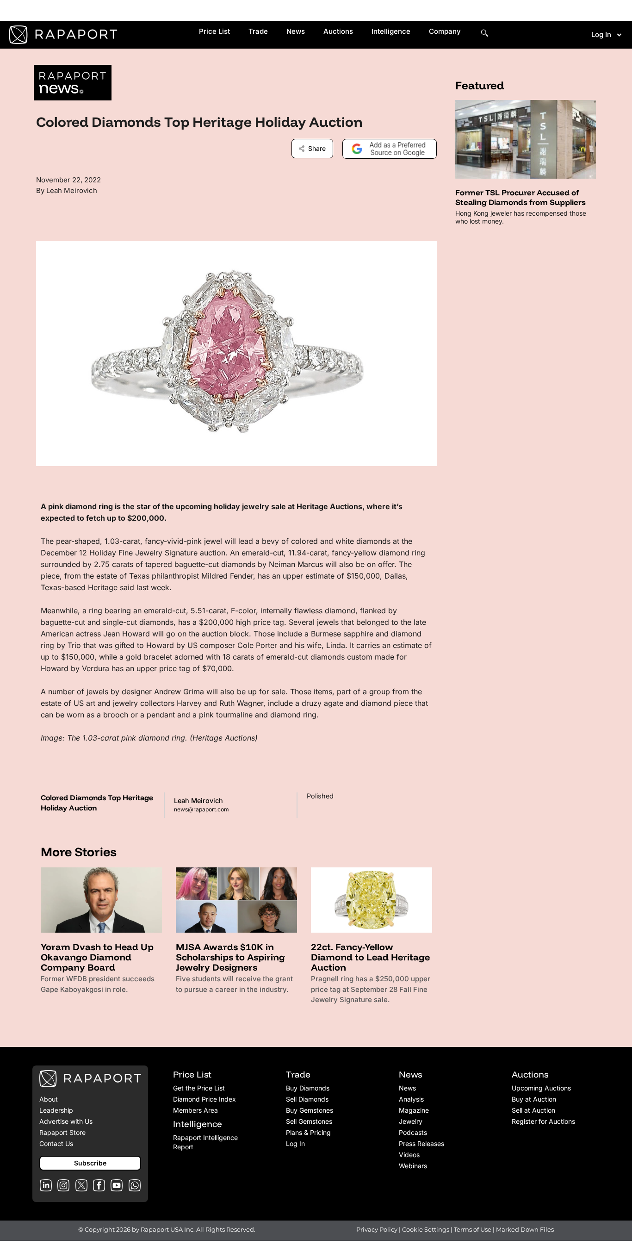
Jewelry (410, 1121)
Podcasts (413, 1132)
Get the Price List (199, 1088)
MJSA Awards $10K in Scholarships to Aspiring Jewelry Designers (230, 957)
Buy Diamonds (307, 1088)
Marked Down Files (525, 1229)
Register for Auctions (543, 1121)
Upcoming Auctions (541, 1088)
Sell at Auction (533, 1110)
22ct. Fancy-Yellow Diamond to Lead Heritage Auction (370, 957)
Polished (320, 796)
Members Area (195, 1110)
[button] (90, 1163)
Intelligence (391, 31)
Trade (258, 31)
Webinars (413, 1166)
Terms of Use (472, 1229)
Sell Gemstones (309, 1121)
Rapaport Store (62, 1132)
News (295, 31)
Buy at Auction (534, 1099)
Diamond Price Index (204, 1099)
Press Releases (421, 1143)
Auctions (338, 31)
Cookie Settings (426, 1229)
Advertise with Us (66, 1121)
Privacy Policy (376, 1229)
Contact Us (56, 1143)
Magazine (414, 1110)
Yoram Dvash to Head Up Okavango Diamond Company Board (97, 957)
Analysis (411, 1099)
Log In (601, 34)
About (48, 1099)
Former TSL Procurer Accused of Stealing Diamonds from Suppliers (520, 196)
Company (445, 31)
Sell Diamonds (307, 1099)
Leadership (56, 1110)
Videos (409, 1155)
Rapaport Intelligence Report (205, 1142)
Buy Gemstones (309, 1110)
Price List (214, 31)
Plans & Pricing (308, 1132)
